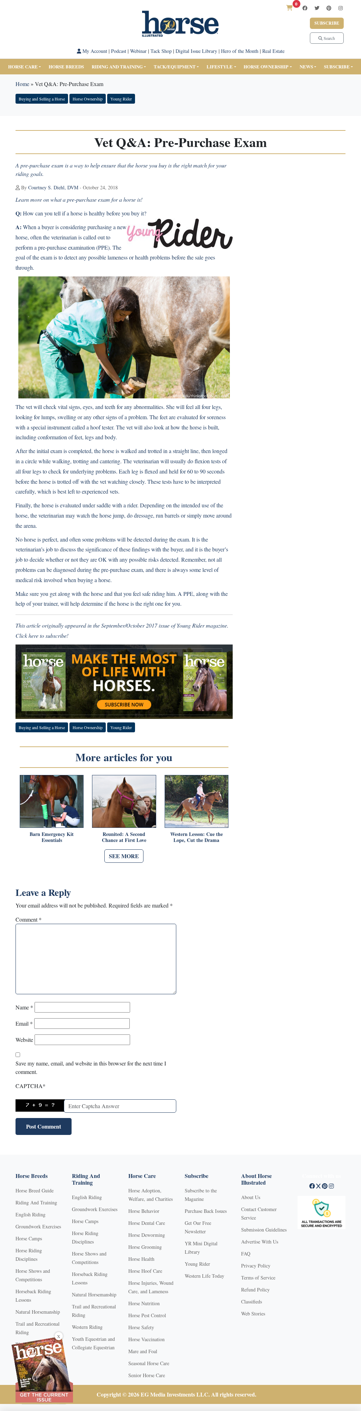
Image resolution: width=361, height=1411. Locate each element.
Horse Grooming (145, 1247)
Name (24, 1007)
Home (22, 83)
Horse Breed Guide (35, 1190)
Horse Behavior (143, 1211)
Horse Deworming (146, 1235)
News (306, 66)
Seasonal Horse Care (148, 1363)
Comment (29, 919)
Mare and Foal (142, 1351)
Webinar (138, 51)
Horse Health (141, 1259)
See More (124, 856)
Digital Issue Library (196, 51)
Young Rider (121, 99)
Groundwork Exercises (38, 1226)
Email (24, 1023)
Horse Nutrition (144, 1303)
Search (329, 38)
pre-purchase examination (66, 247)
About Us (250, 1197)
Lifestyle (220, 66)
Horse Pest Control (147, 1315)
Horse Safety (141, 1327)
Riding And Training (36, 1202)
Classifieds (251, 1301)
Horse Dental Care (146, 1223)
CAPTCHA (30, 1085)
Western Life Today (204, 1275)
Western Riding (87, 1327)
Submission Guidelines (264, 1229)
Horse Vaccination (146, 1339)
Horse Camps (29, 1238)
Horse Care (23, 66)
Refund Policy (255, 1289)
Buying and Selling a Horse (42, 99)
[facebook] (304, 8)
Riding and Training (117, 66)
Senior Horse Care (146, 1375)
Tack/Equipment (175, 66)
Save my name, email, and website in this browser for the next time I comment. (91, 1067)
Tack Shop (161, 51)
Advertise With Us (259, 1241)
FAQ (245, 1253)
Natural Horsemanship (38, 1311)
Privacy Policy (255, 1265)
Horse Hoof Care (145, 1271)
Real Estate (273, 51)
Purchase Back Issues (206, 1211)
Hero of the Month (239, 51)
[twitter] (316, 8)
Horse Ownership (266, 66)
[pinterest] (328, 8)
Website (24, 1039)
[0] (289, 7)
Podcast (118, 51)
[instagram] (340, 8)
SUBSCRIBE (337, 66)
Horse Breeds (66, 66)
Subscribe (326, 23)
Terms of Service (258, 1277)
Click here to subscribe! (42, 635)
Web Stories (253, 1313)
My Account (94, 51)
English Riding (30, 1214)
